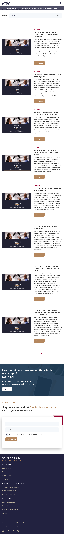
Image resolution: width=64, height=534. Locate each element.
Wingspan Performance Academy (11, 487)
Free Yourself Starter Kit (8, 494)
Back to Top (37, 354)
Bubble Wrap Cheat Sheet (9, 490)
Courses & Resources (13, 483)
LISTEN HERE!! (53, 8)
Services (6, 465)
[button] (55, 3)
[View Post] (16, 47)
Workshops (5, 479)
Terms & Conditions (15, 526)
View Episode (39, 63)
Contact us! (7, 389)
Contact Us (5, 513)
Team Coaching (6, 472)
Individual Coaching (7, 468)
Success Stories (6, 506)
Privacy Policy (5, 526)
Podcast (37, 29)
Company (6, 499)
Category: (5, 15)
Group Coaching (6, 475)
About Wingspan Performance (10, 509)
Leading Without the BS (8, 502)
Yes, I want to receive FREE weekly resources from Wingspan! (25, 434)
